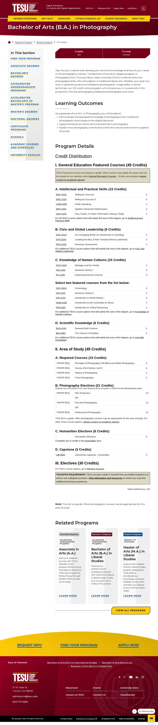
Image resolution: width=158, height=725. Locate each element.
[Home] (9, 42)
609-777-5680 (20, 701)
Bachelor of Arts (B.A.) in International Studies (72, 662)
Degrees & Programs (23, 42)
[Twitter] (125, 677)
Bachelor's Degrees (44, 42)
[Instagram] (143, 677)
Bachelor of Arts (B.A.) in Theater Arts (91, 666)
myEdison (132, 8)
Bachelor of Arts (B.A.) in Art (117, 662)
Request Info (104, 8)
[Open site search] (143, 8)
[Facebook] (119, 677)
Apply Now (119, 8)
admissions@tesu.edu (25, 696)
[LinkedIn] (137, 677)
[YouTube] (130, 677)
